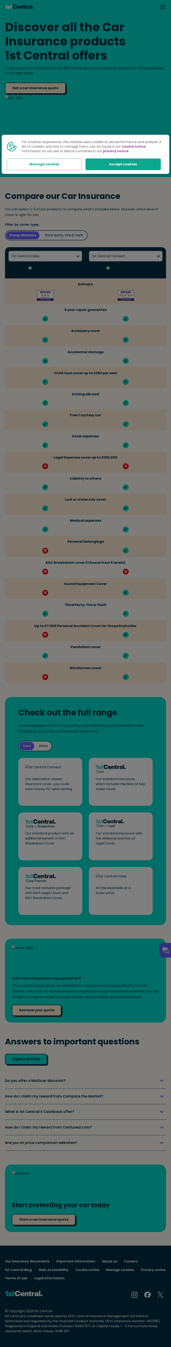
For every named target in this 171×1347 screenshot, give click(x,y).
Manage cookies (44, 164)
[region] (85, 154)
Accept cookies (123, 164)
